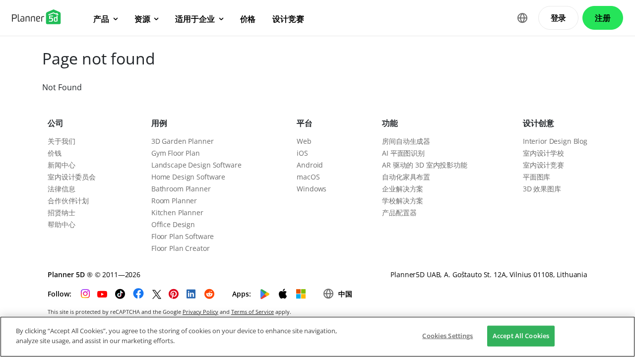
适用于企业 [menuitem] (194, 18)
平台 (305, 123)
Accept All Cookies (521, 335)
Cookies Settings (447, 335)
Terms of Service (252, 311)
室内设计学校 (543, 153)
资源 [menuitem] (142, 18)
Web (304, 141)
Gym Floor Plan (175, 153)
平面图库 (536, 176)
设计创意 (538, 123)
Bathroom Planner (181, 188)
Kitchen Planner (177, 212)
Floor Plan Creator (180, 248)
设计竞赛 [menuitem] (288, 18)
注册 (603, 17)
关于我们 (61, 141)
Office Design (173, 224)
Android (310, 165)
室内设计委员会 (72, 176)
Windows (311, 188)
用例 (159, 123)
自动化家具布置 (406, 176)
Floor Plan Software (182, 236)
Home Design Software (188, 176)
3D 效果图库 (542, 188)
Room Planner (174, 200)
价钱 (55, 153)
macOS (308, 176)
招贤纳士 (61, 212)
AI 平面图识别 (403, 153)
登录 (559, 17)
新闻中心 (61, 165)
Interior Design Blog (555, 141)
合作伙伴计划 (68, 200)
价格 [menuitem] (248, 18)
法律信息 (61, 188)
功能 (390, 123)
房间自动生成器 (406, 141)
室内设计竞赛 (543, 165)
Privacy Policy (200, 311)
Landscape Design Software (196, 165)
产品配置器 (399, 212)
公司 (56, 123)
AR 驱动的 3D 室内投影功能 (424, 165)
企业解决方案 (402, 188)
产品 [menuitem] (101, 18)
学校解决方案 (402, 200)
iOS (302, 153)
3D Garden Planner (182, 141)
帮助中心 (61, 224)
